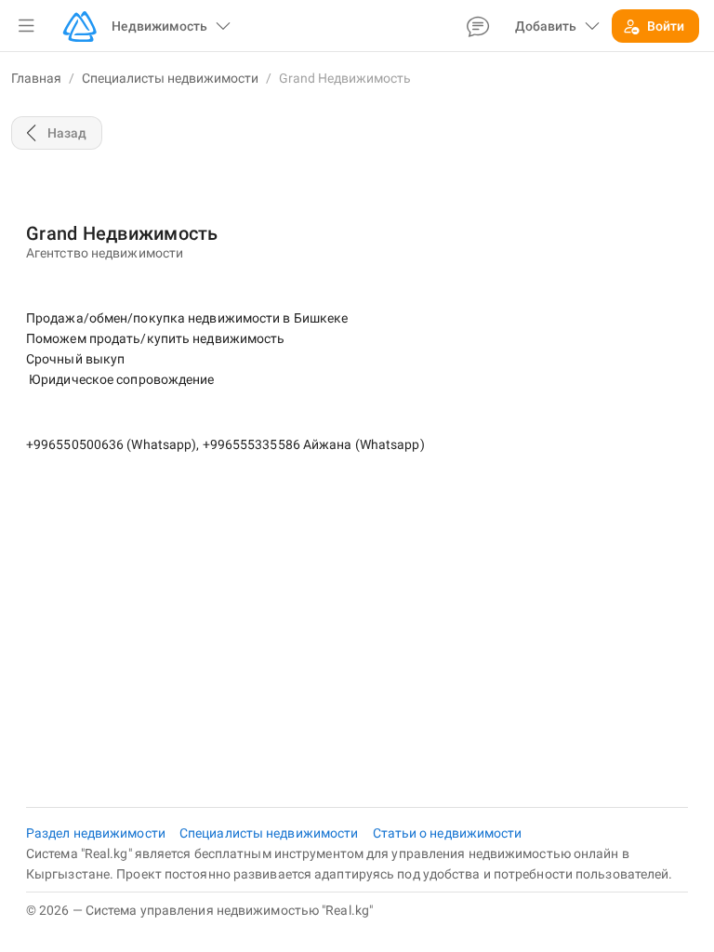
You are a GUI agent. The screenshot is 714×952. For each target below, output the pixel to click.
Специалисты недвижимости (170, 78)
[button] (26, 26)
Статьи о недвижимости (447, 833)
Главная (36, 78)
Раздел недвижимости (97, 833)
